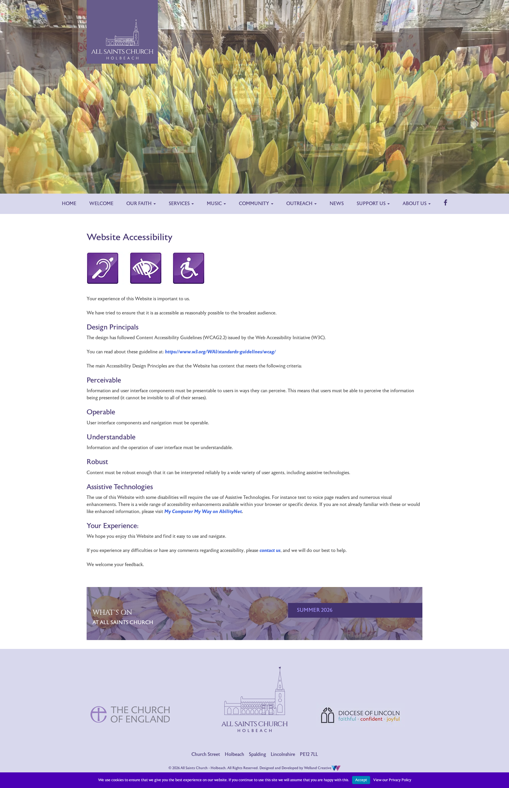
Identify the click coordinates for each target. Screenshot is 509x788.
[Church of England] (131, 690)
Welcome (101, 204)
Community (254, 204)
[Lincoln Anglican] (360, 690)
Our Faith (139, 204)
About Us (415, 204)
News (337, 204)
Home (69, 204)
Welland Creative (317, 768)
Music (215, 204)
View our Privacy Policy (392, 780)
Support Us (372, 204)
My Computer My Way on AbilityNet (203, 512)
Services (180, 204)
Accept (361, 780)
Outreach (300, 204)
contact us (270, 550)
